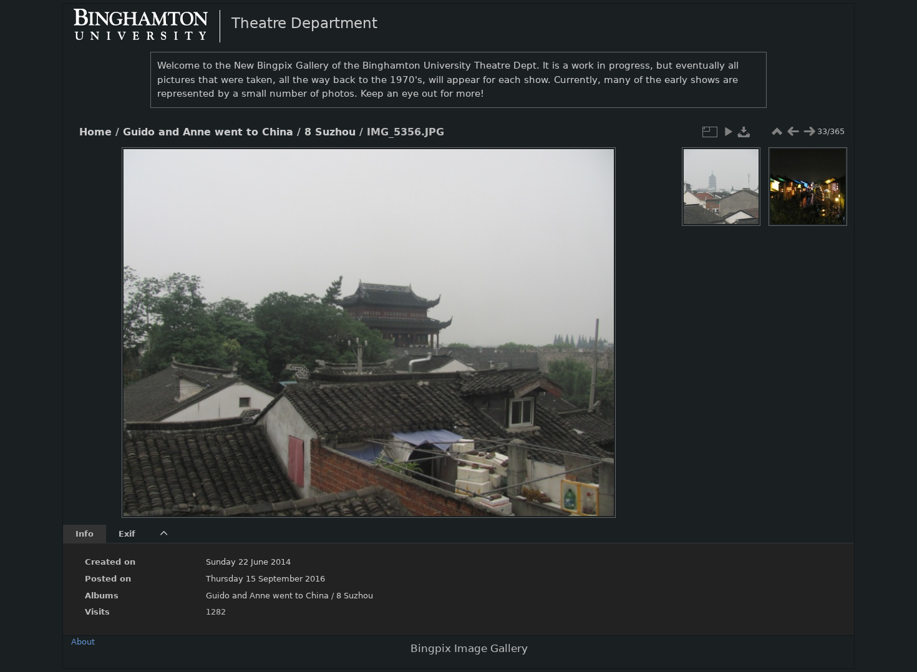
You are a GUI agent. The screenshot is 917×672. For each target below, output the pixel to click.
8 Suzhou (330, 132)
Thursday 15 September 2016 (265, 578)
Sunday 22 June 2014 (248, 562)
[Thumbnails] (777, 132)
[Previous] (141, 323)
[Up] (363, 166)
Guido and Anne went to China (208, 132)
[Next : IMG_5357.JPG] (809, 132)
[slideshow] (728, 132)
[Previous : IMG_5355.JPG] (793, 132)
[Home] (151, 25)
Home (95, 132)
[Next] (595, 323)
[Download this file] (744, 132)
